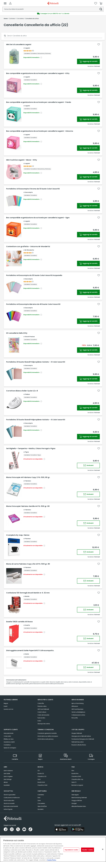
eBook (6, 782)
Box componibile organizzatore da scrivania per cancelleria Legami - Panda (38, 102)
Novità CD (41, 773)
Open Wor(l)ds (42, 806)
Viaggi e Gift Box (77, 800)
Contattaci (7, 745)
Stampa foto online (44, 724)
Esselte (27, 625)
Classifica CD (42, 776)
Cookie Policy (51, 860)
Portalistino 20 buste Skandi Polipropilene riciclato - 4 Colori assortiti (35, 362)
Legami (27, 48)
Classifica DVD (76, 776)
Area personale (8, 733)
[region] (53, 849)
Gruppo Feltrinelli (77, 733)
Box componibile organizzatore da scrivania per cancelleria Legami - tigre (37, 218)
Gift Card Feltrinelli (43, 709)
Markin (27, 596)
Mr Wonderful (29, 250)
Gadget (74, 803)
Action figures (8, 809)
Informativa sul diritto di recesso (48, 736)
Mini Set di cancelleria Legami (18, 44)
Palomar (28, 538)
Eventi (5, 706)
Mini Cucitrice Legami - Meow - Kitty (21, 160)
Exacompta (29, 192)
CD (38, 770)
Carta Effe (41, 703)
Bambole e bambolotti (11, 806)
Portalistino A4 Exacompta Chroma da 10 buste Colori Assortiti (33, 189)
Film (73, 770)
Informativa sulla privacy (46, 739)
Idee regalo (75, 795)
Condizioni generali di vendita (47, 733)
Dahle (27, 654)
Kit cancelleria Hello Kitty (16, 333)
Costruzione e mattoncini (12, 797)
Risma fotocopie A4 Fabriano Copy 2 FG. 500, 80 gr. (28, 477)
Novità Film (75, 773)
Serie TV (74, 782)
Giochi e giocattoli (9, 795)
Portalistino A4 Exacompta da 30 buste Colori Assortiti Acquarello (34, 275)
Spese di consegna (10, 748)
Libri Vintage (7, 779)
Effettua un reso (8, 739)
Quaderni (40, 809)
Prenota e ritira (42, 706)
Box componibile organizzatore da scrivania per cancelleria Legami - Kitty (37, 73)
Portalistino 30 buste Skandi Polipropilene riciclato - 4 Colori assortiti (35, 420)
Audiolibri (7, 785)
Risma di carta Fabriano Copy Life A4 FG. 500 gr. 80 (28, 564)
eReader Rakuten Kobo (79, 806)
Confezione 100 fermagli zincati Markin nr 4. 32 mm (28, 593)
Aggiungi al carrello (90, 61)
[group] (53, 13)
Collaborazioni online (78, 715)
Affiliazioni (75, 706)
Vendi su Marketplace (78, 712)
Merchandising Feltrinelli (79, 797)
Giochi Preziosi (30, 336)
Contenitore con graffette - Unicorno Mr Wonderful (28, 246)
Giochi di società (9, 803)
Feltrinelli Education (78, 742)
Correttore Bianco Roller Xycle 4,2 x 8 (22, 391)
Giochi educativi (9, 800)
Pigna (27, 452)
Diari (39, 797)
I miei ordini (7, 736)
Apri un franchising (78, 703)
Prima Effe (75, 718)
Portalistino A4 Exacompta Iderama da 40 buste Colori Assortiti (33, 304)
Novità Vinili (41, 782)
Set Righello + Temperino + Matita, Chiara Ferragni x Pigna (30, 448)
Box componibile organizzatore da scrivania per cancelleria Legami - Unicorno (39, 131)
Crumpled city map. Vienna (17, 535)
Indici (39, 721)
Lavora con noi (8, 709)
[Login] (10, 3)
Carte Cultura (42, 712)
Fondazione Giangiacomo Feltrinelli (83, 739)
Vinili (39, 779)
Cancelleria (41, 803)
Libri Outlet (7, 773)
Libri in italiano (8, 770)
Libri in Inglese (8, 776)
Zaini (39, 800)
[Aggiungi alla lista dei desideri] (99, 44)
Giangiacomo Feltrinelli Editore (81, 736)
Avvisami (89, 465)
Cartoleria (41, 795)
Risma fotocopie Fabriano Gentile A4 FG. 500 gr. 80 (28, 506)
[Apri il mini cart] (101, 3)
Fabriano (28, 481)
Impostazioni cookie (71, 850)
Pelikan (27, 394)
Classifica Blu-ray (77, 779)
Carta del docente (43, 715)
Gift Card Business (77, 709)
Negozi (6, 703)
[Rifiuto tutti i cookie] (102, 849)
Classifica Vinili (42, 785)
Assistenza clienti (9, 742)
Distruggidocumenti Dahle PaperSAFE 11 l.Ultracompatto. (30, 650)
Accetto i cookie (87, 850)
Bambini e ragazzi (77, 785)
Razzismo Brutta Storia (79, 745)
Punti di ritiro (41, 718)
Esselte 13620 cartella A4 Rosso (19, 622)
